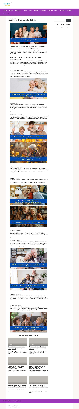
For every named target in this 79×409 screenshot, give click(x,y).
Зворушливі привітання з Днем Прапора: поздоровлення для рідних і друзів (16, 348)
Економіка (36, 10)
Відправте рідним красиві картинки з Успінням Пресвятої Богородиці (17, 386)
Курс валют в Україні (52, 10)
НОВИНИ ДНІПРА (7, 400)
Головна (5, 10)
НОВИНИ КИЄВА (17, 400)
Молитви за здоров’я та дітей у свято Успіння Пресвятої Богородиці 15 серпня (37, 367)
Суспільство (62, 10)
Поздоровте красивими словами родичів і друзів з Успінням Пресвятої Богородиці (16, 367)
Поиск (55, 18)
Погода (25, 10)
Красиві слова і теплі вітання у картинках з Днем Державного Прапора (37, 348)
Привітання (69, 10)
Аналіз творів (6, 13)
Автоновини (43, 10)
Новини (11, 10)
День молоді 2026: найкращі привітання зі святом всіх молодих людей (38, 387)
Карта (30, 10)
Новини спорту (18, 10)
